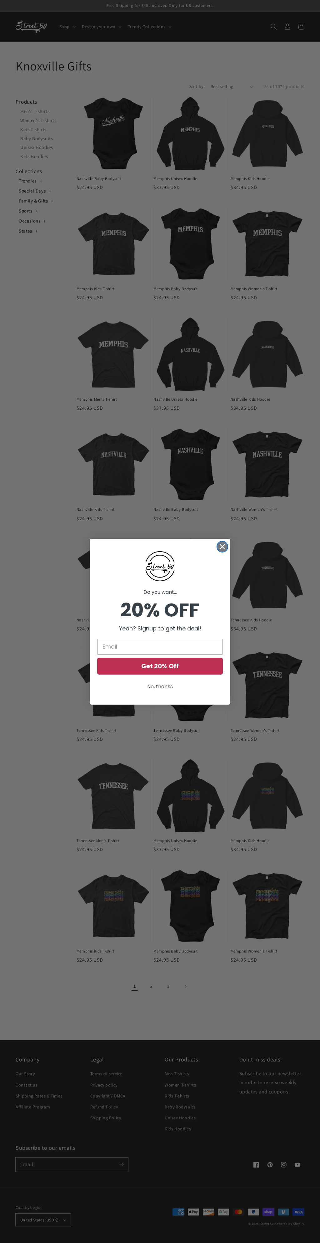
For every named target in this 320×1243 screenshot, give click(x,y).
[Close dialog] (222, 546)
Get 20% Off (160, 666)
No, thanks (160, 686)
